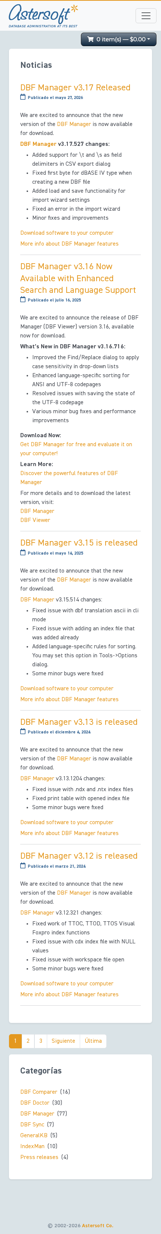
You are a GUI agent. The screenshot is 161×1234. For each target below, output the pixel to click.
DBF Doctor (34, 1103)
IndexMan (32, 1147)
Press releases (39, 1158)
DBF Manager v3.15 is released (79, 542)
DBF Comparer (38, 1092)
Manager (74, 124)
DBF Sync (32, 1125)
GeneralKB (34, 1136)
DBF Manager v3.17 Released (75, 87)
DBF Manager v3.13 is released (79, 722)
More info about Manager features (69, 244)
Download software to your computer (66, 233)
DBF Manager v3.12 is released (79, 856)
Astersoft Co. (97, 1225)
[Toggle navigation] (146, 15)
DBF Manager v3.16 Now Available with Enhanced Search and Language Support (78, 278)
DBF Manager (37, 1114)
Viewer (35, 520)
